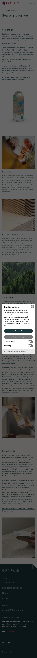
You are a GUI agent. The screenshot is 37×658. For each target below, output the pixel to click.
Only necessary (18, 337)
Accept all (18, 331)
